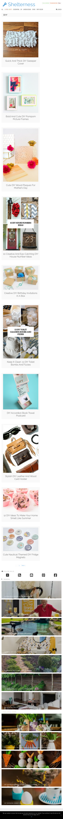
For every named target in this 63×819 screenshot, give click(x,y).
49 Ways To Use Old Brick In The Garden (18, 670)
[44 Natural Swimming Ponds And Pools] (31, 626)
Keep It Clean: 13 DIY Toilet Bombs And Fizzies (20, 363)
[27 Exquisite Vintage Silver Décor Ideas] (31, 589)
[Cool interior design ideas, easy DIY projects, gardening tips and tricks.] (19, 7)
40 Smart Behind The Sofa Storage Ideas (18, 707)
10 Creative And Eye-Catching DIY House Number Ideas (20, 255)
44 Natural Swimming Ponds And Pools (18, 633)
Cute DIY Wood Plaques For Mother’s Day (20, 186)
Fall (59, 3)
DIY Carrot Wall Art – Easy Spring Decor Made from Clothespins (27, 747)
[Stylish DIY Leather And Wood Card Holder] (20, 472)
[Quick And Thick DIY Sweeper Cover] (20, 57)
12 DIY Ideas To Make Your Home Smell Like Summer (21, 517)
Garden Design (27, 9)
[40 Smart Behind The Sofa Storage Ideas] (31, 701)
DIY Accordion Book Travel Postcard (20, 414)
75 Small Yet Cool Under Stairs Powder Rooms (21, 652)
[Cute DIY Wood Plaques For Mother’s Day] (20, 181)
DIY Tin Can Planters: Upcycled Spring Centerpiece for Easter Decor (29, 729)
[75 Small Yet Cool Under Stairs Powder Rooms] (31, 645)
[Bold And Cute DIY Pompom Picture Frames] (20, 112)
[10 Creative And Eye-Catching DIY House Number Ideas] (20, 250)
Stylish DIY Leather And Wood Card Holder (20, 477)
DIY (21, 9)
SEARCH (59, 9)
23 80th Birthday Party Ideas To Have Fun (19, 615)
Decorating (16, 9)
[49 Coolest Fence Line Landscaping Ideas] (31, 682)
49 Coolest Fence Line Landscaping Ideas (19, 689)
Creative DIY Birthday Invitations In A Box (20, 294)
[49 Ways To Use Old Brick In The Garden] (31, 663)
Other (33, 9)
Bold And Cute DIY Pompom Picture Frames (21, 118)
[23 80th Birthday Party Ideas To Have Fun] (31, 608)
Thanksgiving (53, 3)
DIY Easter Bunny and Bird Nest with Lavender (21, 784)
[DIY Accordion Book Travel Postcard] (20, 409)
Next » (23, 565)
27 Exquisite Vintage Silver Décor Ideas (18, 596)
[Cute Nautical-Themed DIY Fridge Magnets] (20, 550)
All (2, 9)
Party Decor (40, 9)
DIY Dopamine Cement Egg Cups (15, 803)
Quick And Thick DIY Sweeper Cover (20, 62)
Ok (31, 816)
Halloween (46, 3)
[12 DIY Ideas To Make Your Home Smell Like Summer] (20, 511)
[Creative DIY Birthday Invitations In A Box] (20, 289)
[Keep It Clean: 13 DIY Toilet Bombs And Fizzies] (20, 358)
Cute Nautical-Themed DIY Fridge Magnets (20, 556)
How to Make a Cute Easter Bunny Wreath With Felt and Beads (27, 766)
